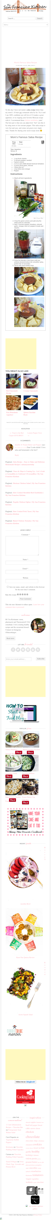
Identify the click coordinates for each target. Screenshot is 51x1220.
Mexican (25, 422)
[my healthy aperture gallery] (35, 1209)
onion (28, 1158)
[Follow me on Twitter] (18, 649)
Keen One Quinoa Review (25, 957)
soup (39, 1168)
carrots (32, 1128)
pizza (27, 1165)
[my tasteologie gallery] (35, 1203)
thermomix (29, 1175)
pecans (39, 1162)
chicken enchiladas (31, 120)
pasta (34, 1158)
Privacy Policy (38, 1215)
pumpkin (38, 1165)
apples (33, 1122)
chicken (30, 1131)
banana (39, 1122)
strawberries (36, 1171)
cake (28, 1128)
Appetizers (20, 422)
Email (25, 568)
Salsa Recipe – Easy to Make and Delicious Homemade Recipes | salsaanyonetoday (25, 463)
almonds (28, 1122)
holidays (29, 1155)
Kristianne (19, 65)
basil (27, 1125)
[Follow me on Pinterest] (23, 649)
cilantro (36, 422)
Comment (25, 534)
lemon (36, 1155)
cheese (38, 1128)
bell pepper (34, 1125)
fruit (42, 1147)
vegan (28, 1178)
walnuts (29, 1181)
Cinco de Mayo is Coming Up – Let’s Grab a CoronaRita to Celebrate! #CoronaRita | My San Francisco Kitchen (25, 474)
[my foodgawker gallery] (30, 1194)
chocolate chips (32, 1140)
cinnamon (29, 1144)
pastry (39, 1159)
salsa (43, 422)
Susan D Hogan (11, 1161)
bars (42, 1122)
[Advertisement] (25, 44)
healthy (36, 1151)
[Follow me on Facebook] (13, 649)
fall (40, 1148)
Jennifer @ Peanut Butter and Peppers (28, 445)
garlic (39, 422)
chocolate (33, 1136)
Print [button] (42, 143)
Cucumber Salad (11, 773)
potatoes (32, 1165)
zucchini (40, 1182)
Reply (17, 455)
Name (25, 559)
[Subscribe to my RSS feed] (38, 649)
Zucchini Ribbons (28, 773)
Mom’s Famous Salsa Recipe (25, 63)
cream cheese (29, 1148)
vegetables (35, 1179)
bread (40, 1125)
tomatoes (25, 423)
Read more (10, 638)
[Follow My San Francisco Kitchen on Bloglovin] (25, 1083)
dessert (36, 1148)
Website (25, 578)
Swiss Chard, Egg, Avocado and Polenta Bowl (15, 1164)
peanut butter (31, 1161)
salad (27, 1168)
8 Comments (32, 65)
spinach (28, 1171)
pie (43, 1162)
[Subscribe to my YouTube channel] (33, 649)
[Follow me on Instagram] (28, 649)
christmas (41, 1141)
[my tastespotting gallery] (39, 1194)
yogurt (35, 1182)
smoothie (33, 1167)
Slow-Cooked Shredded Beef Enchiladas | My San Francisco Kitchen (24, 493)
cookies (37, 1144)
